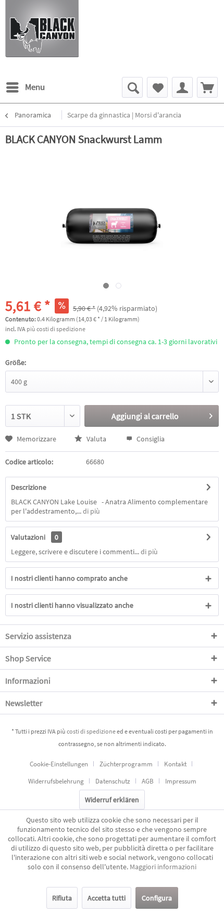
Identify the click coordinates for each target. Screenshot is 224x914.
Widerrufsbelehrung (56, 781)
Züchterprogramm (126, 764)
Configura (157, 898)
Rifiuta (62, 898)
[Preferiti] (157, 87)
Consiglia (150, 438)
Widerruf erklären (112, 799)
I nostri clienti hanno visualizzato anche (72, 605)
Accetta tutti (107, 898)
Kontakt (175, 764)
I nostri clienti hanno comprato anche (69, 578)
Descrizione (28, 487)
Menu (35, 87)
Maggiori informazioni (163, 866)
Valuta (96, 438)
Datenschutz (112, 781)
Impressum (180, 781)
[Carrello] (207, 87)
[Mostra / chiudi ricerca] (132, 87)
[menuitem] (25, 87)
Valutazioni (28, 537)
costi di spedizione (91, 731)
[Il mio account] (182, 87)
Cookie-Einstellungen (59, 764)
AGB (148, 781)
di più (90, 511)
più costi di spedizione (56, 329)
